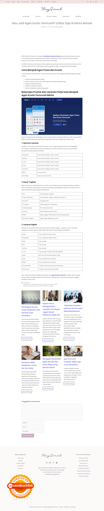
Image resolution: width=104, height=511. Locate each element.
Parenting (26, 16)
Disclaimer (39, 1)
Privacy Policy (25, 1)
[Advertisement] (52, 41)
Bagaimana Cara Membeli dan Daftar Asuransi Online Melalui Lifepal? (40, 284)
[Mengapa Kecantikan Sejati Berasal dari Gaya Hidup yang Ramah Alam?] (52, 355)
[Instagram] (87, 2)
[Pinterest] (96, 2)
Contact (47, 1)
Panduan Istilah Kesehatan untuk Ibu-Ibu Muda (29, 365)
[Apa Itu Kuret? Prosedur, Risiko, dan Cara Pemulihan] (73, 355)
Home (8, 1)
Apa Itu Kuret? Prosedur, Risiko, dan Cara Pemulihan (72, 362)
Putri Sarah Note (83, 476)
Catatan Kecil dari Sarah (83, 471)
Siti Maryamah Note (83, 468)
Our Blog (73, 507)
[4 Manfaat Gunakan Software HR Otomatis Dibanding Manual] (73, 302)
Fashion (38, 16)
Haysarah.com (33, 507)
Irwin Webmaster (83, 461)
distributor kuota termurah (52, 56)
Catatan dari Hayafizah (83, 473)
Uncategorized (26, 282)
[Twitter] (90, 2)
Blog (18, 1)
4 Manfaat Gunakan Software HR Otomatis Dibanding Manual (73, 308)
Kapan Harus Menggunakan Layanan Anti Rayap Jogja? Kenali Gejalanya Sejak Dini (51, 309)
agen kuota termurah (58, 275)
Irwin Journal (83, 463)
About (13, 1)
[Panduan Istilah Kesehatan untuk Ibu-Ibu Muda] (31, 359)
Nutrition (78, 16)
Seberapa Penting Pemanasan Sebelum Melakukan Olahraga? (38, 286)
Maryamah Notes (83, 466)
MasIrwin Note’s (83, 458)
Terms (33, 1)
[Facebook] (93, 2)
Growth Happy (52, 16)
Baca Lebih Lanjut (27, 338)
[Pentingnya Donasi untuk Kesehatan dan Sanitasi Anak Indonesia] (31, 303)
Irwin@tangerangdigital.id (52, 474)
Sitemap (54, 1)
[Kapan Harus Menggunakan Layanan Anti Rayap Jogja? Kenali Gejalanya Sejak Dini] (52, 300)
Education (66, 16)
